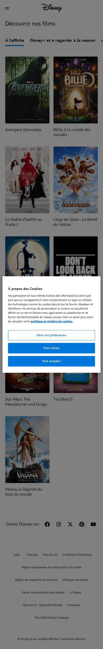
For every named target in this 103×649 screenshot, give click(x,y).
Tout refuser (51, 348)
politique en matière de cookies (51, 321)
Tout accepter (51, 361)
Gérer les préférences (51, 335)
